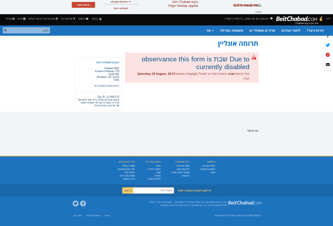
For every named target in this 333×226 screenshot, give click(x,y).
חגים (158, 165)
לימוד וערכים (291, 30)
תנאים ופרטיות (93, 215)
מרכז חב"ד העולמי (157, 202)
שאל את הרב (67, 18)
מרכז (244, 215)
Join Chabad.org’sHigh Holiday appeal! (183, 4)
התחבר (95, 18)
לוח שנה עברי (182, 169)
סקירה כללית (128, 165)
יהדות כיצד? (315, 30)
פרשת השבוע (154, 178)
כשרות (158, 175)
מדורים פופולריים (262, 30)
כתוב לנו (78, 215)
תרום (19, 18)
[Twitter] (76, 203)
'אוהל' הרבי (129, 172)
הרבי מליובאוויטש (126, 169)
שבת (158, 172)
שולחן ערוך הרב (127, 175)
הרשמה (185, 175)
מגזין (213, 172)
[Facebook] (83, 203)
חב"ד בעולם (129, 178)
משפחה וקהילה (231, 30)
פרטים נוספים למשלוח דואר (106, 86)
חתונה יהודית (154, 169)
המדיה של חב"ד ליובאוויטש (228, 215)
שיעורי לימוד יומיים (180, 172)
